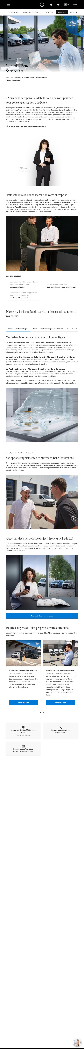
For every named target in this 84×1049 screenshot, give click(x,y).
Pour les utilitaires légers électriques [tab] (48, 329)
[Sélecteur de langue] (51, 4)
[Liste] (58, 4)
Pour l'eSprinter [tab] (73, 329)
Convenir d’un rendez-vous (42, 616)
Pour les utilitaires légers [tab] (18, 329)
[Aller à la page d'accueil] (42, 4)
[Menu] (8, 5)
